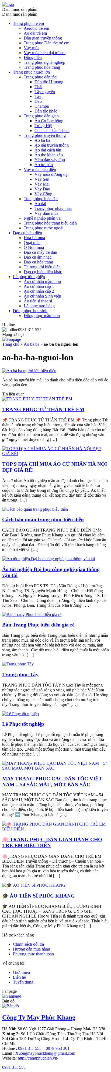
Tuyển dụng (23, 982)
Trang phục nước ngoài (43, 228)
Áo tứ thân (43, 164)
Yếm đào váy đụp (49, 159)
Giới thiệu (21, 972)
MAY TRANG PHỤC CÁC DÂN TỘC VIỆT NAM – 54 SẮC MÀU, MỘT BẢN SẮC (52, 781)
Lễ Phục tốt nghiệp (23, 724)
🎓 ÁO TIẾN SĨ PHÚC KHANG (38, 896)
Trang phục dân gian (41, 116)
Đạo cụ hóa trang (38, 262)
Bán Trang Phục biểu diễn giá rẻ (38, 625)
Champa (41, 106)
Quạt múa (32, 242)
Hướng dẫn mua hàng (31, 949)
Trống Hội (43, 125)
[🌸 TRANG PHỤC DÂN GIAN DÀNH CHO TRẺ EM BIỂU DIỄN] (55, 829)
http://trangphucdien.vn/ (38, 1058)
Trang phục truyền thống (45, 135)
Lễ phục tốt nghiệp (29, 276)
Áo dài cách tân (47, 150)
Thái (38, 86)
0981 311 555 (29, 1048)
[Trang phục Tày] (18, 664)
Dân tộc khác (45, 111)
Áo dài (40, 203)
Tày (37, 96)
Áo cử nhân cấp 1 (39, 286)
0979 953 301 (58, 1048)
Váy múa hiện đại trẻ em (44, 52)
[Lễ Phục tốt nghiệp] (20, 713)
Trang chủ (10, 344)
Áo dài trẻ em (35, 33)
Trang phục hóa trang (42, 67)
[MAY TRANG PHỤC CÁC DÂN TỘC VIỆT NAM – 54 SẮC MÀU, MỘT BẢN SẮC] (55, 768)
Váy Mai (42, 184)
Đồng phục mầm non (42, 315)
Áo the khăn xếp (48, 155)
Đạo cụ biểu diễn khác (43, 271)
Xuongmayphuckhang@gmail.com (45, 1053)
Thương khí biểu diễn (42, 267)
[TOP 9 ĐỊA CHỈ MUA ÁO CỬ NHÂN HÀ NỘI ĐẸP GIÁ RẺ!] (55, 453)
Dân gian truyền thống (43, 38)
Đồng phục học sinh (30, 310)
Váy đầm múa (46, 213)
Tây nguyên (44, 91)
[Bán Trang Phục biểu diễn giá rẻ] (31, 614)
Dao (38, 101)
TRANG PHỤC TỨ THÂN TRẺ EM (43, 409)
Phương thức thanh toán (33, 954)
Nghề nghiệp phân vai (42, 218)
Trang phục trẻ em (28, 23)
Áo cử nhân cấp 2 (39, 291)
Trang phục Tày (20, 674)
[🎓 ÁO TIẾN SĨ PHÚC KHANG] (33, 885)
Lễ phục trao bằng (39, 306)
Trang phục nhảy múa (53, 208)
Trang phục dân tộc (40, 77)
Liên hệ (19, 977)
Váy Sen (41, 179)
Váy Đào (42, 189)
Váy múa (31, 47)
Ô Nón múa (34, 247)
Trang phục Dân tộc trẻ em (46, 43)
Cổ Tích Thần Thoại (52, 130)
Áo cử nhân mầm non (42, 281)
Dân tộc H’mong (48, 82)
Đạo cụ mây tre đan (40, 252)
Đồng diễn (33, 57)
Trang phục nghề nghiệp (44, 62)
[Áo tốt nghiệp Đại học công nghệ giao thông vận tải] (48, 558)
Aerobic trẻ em (36, 28)
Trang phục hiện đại (41, 198)
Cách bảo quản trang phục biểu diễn (43, 519)
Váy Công (43, 194)
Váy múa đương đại (51, 174)
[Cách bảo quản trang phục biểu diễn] (35, 509)
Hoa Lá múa (34, 237)
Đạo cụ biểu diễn (27, 232)
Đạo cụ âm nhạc (37, 257)
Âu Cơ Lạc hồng (48, 120)
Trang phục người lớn (31, 72)
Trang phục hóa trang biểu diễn (50, 223)
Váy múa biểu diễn (40, 169)
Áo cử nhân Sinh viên (42, 296)
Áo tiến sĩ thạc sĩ (38, 301)
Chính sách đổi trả (28, 944)
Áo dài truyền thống (51, 145)
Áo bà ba (42, 140)
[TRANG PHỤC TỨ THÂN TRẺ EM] (37, 399)
